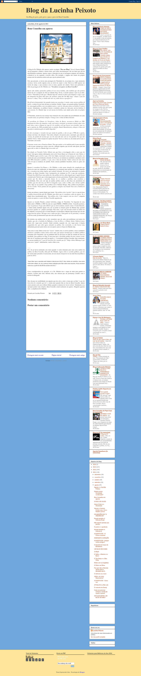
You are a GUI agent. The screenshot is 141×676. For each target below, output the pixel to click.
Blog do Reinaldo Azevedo (101, 285)
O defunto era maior (100, 574)
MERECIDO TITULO (106, 202)
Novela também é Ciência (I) (99, 530)
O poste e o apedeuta (100, 527)
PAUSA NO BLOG (105, 160)
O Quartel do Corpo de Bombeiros (101, 545)
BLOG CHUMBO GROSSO (101, 236)
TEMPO (95, 356)
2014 (94, 464)
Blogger (82, 672)
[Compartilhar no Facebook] (59, 293)
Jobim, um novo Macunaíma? (99, 577)
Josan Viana (97, 295)
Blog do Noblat (98, 338)
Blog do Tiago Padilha (100, 48)
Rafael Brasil (97, 138)
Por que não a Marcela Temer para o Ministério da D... (101, 569)
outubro (97, 480)
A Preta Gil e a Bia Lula (101, 585)
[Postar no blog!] (55, 293)
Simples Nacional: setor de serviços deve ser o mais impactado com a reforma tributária (105, 182)
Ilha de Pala (96, 355)
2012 (94, 469)
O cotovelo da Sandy (100, 587)
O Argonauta (97, 177)
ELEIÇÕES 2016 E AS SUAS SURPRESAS (105, 298)
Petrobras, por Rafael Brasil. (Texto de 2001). (106, 320)
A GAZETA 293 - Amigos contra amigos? (101, 541)
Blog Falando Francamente (102, 75)
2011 (94, 472)
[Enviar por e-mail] (53, 293)
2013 (94, 467)
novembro (98, 477)
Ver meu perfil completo (98, 637)
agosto (97, 485)
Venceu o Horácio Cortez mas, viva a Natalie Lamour (100, 510)
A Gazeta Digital (98, 256)
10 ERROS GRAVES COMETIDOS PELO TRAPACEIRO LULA (106, 239)
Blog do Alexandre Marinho (102, 367)
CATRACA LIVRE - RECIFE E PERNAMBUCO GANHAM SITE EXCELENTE (105, 372)
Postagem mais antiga (77, 355)
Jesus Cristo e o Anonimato (99, 505)
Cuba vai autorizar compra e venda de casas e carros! (100, 591)
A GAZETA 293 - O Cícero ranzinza (100, 534)
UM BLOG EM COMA (100, 549)
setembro (98, 482)
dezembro (98, 474)
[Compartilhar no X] (57, 293)
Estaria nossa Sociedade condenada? (98, 493)
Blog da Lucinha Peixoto (61, 10)
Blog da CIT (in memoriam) (101, 432)
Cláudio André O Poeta (100, 118)
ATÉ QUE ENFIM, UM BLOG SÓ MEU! (100, 596)
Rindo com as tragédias (101, 562)
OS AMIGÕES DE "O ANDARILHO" (100, 515)
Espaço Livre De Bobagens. (102, 317)
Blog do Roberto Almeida (101, 26)
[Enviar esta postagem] (49, 293)
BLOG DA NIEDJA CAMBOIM (102, 272)
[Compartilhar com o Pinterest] (60, 293)
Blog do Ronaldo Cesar (100, 158)
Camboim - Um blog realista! (102, 201)
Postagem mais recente (35, 355)
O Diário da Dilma (99, 565)
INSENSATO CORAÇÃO (101, 538)
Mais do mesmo (97, 258)
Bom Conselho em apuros (99, 498)
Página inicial (56, 355)
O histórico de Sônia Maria (101, 222)
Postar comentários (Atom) (59, 360)
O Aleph (96, 551)
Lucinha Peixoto (98, 630)
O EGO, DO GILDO (100, 501)
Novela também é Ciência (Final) (99, 519)
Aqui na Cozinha (98, 101)
